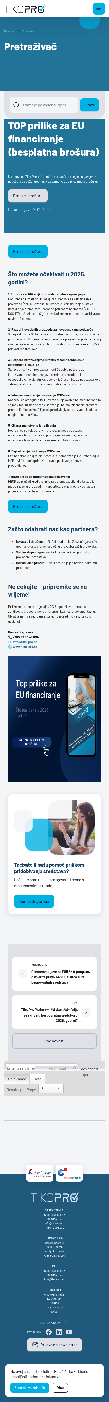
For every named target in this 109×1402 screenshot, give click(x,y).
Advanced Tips (89, 1071)
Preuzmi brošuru (28, 195)
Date (37, 1078)
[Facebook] (49, 1332)
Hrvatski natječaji (54, 1294)
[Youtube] (69, 1332)
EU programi (54, 1298)
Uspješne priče (55, 1307)
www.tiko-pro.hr (25, 647)
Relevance (17, 1078)
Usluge (54, 1302)
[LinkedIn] (59, 1332)
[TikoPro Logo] (24, 8)
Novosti (54, 1311)
